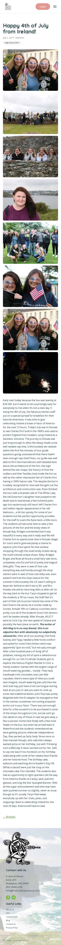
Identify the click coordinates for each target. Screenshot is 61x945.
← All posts (9, 816)
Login (43, 6)
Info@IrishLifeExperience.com (23, 890)
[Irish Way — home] (8, 6)
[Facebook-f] (8, 897)
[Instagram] (14, 897)
